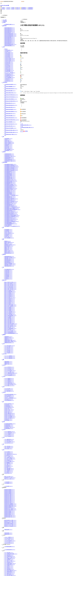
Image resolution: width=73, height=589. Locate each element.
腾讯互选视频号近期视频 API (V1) (10, 523)
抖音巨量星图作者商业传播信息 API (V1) (11, 208)
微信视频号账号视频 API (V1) (9, 501)
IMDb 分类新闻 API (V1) (8, 470)
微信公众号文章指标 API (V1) (9, 290)
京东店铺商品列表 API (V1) (9, 269)
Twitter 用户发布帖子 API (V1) (9, 441)
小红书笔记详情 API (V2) (8, 66)
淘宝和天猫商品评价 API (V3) (9, 32)
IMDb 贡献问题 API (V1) (8, 463)
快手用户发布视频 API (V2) (9, 233)
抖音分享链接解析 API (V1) (9, 149)
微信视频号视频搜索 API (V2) (9, 493)
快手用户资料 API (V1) (8, 236)
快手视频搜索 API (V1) (8, 229)
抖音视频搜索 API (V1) (8, 150)
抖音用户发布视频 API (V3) (9, 143)
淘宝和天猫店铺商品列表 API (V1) (10, 33)
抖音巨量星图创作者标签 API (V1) (10, 220)
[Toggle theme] (1, 6)
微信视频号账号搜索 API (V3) (9, 499)
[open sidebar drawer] (1, 13)
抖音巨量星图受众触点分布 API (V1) (10, 202)
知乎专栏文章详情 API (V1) (9, 403)
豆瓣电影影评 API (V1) (8, 336)
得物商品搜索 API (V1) (8, 529)
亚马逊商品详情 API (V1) (8, 426)
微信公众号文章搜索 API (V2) (9, 309)
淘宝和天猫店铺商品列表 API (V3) (10, 36)
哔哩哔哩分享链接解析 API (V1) (9, 263)
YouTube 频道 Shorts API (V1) (9, 385)
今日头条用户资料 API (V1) (9, 396)
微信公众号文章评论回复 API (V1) (10, 304)
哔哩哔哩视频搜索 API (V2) (9, 262)
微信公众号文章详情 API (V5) (9, 301)
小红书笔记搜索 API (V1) (8, 50)
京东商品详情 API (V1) (8, 270)
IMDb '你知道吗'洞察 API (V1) (9, 457)
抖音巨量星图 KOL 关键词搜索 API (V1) (11, 195)
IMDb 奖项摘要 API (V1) (8, 460)
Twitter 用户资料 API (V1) (8, 440)
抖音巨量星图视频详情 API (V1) (9, 210)
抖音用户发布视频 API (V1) (9, 142)
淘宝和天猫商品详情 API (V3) (9, 39)
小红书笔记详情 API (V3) (8, 69)
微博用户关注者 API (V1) (8, 250)
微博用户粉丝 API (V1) (8, 249)
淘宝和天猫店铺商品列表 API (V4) (10, 44)
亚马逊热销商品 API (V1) (8, 428)
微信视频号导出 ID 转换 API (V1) (10, 508)
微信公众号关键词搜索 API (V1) (9, 291)
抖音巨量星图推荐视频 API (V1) (9, 182)
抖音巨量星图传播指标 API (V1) (9, 175)
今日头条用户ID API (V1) (8, 399)
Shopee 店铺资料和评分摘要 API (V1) (10, 553)
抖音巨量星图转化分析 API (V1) (9, 176)
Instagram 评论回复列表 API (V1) (10, 375)
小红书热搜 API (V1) (8, 51)
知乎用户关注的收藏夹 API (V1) (9, 416)
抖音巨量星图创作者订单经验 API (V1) (11, 169)
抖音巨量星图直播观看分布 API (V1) (10, 223)
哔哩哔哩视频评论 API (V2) (9, 261)
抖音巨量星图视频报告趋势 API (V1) (10, 185)
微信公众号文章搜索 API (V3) (9, 313)
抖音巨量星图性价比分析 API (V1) (10, 179)
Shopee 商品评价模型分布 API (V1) (10, 570)
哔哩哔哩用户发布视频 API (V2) (9, 257)
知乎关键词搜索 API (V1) (8, 406)
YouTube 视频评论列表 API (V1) (9, 383)
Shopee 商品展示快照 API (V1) (9, 564)
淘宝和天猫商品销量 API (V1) (9, 45)
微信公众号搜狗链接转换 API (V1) (10, 332)
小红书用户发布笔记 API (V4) (9, 58)
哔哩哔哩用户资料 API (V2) (9, 258)
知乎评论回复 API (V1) (8, 420)
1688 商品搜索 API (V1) (8, 483)
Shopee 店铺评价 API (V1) (8, 565)
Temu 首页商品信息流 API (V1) (9, 549)
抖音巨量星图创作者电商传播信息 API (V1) (11, 215)
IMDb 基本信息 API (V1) (8, 455)
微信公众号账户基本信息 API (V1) (10, 326)
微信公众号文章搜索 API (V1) (9, 307)
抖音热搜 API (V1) (7, 139)
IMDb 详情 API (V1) (7, 464)
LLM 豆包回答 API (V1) (8, 486)
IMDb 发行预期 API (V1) (8, 451)
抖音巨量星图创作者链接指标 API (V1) (11, 170)
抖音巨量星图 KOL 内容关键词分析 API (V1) (12, 207)
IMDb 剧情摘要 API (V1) (8, 462)
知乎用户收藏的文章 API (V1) (9, 413)
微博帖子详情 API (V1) (8, 247)
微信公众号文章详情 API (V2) (9, 295)
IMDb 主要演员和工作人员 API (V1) (10, 454)
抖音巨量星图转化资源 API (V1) (9, 178)
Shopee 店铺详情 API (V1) (8, 562)
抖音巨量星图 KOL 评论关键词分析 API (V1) (12, 226)
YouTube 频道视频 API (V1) (9, 378)
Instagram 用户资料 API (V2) (9, 368)
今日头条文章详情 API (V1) (9, 395)
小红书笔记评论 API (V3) (8, 78)
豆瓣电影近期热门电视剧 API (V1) (10, 341)
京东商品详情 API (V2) (8, 271)
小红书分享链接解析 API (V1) (9, 77)
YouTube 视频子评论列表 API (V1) (10, 384)
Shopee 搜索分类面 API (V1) (9, 574)
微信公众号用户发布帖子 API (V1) (10, 283)
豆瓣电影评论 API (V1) (8, 339)
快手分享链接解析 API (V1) (9, 237)
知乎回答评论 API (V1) (8, 419)
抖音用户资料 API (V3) (8, 148)
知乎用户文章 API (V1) (8, 412)
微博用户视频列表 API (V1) (9, 242)
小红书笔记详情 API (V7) (8, 76)
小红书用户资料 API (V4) (8, 81)
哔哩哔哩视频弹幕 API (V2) (9, 260)
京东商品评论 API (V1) (8, 277)
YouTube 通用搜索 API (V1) (9, 379)
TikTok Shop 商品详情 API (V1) (9, 357)
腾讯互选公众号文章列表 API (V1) (10, 526)
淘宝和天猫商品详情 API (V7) (9, 42)
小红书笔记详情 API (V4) (8, 71)
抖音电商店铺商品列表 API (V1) (9, 159)
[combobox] (24, 27)
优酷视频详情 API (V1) (8, 362)
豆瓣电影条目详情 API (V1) (9, 342)
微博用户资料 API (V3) (8, 248)
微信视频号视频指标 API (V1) (9, 512)
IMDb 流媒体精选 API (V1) (9, 469)
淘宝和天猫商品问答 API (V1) (9, 43)
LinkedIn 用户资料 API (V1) (9, 538)
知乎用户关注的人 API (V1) (9, 409)
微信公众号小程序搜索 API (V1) (9, 314)
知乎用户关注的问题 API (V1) (9, 415)
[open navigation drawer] (1, 12)
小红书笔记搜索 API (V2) (8, 53)
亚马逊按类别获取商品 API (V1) (9, 423)
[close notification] (1, 3)
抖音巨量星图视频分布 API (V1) (9, 171)
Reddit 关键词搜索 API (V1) (9, 391)
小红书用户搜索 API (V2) (8, 57)
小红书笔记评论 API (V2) (8, 64)
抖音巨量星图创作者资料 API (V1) (10, 164)
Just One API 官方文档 (17, 1)
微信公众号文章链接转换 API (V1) (10, 328)
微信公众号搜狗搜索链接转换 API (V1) (11, 333)
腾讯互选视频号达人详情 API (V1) (10, 522)
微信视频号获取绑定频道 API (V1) (10, 505)
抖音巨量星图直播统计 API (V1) (9, 222)
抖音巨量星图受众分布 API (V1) (9, 172)
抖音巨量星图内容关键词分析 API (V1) (11, 214)
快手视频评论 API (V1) (8, 235)
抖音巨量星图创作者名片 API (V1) (10, 217)
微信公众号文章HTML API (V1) (9, 297)
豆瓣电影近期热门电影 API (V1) (9, 340)
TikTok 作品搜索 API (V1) (8, 352)
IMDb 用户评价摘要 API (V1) (9, 461)
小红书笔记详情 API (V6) (8, 63)
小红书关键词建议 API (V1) (9, 70)
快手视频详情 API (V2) (8, 234)
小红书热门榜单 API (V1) (8, 52)
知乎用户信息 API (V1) (8, 408)
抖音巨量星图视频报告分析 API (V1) (10, 188)
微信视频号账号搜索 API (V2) (9, 496)
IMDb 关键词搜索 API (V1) (9, 468)
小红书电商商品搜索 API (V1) (9, 546)
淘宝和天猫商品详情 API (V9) (9, 31)
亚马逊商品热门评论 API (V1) (9, 427)
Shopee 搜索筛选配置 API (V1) (9, 571)
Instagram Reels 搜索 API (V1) (9, 371)
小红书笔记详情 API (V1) (8, 62)
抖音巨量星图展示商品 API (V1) (9, 177)
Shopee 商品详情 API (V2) (8, 555)
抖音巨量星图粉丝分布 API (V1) (9, 183)
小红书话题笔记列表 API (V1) (9, 75)
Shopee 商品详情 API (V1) (8, 552)
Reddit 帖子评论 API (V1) (8, 389)
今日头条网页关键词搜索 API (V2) (10, 394)
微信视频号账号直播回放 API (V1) (10, 503)
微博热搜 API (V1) (7, 241)
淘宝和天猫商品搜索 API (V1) (9, 37)
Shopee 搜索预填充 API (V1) (9, 569)
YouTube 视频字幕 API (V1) (9, 382)
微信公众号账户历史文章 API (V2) (10, 288)
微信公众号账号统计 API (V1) (9, 327)
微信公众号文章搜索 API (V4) (9, 316)
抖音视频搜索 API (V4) (8, 138)
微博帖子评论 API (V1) (8, 243)
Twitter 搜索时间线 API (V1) (9, 439)
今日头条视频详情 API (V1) (9, 400)
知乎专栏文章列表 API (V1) (9, 407)
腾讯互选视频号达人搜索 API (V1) (10, 520)
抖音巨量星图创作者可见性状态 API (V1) (11, 166)
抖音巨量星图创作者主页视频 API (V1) (11, 219)
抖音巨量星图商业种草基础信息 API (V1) (11, 216)
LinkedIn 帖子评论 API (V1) (9, 543)
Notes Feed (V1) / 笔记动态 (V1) (9, 72)
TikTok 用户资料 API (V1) (8, 348)
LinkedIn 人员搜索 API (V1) (9, 537)
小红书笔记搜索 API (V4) (8, 56)
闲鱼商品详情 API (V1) (8, 534)
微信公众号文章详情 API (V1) (9, 294)
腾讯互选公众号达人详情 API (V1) (10, 525)
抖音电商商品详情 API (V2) (9, 155)
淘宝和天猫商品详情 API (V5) (9, 30)
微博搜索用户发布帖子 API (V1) (9, 244)
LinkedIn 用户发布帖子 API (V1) (9, 540)
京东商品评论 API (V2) (8, 278)
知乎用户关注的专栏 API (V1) (9, 414)
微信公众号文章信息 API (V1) (9, 300)
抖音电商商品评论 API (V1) (9, 158)
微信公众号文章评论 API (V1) (9, 302)
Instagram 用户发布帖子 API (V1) (10, 370)
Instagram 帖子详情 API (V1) (9, 369)
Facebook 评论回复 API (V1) (9, 436)
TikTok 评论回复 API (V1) (8, 350)
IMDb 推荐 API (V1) (7, 467)
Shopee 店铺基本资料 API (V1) (9, 558)
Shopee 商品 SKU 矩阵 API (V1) (9, 557)
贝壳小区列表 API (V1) (8, 448)
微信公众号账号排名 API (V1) (9, 329)
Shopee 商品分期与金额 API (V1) (10, 575)
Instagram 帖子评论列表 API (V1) (10, 374)
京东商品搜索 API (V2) (8, 276)
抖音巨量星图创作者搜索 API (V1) (10, 184)
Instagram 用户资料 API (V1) (9, 367)
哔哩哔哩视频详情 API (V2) (9, 256)
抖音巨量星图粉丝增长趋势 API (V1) (10, 213)
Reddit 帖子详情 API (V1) (8, 388)
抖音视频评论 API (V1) (8, 145)
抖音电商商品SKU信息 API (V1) (10, 156)
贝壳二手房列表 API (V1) (8, 447)
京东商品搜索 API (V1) (8, 275)
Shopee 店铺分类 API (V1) (8, 568)
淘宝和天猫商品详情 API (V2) (9, 38)
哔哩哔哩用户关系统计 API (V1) (9, 264)
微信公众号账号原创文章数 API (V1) (10, 323)
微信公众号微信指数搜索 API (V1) (10, 315)
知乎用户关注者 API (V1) (8, 410)
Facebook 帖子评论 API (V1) (9, 435)
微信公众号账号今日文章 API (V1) (10, 282)
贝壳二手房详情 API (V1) (8, 446)
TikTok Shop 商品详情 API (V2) (9, 358)
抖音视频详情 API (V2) (8, 144)
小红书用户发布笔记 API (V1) (9, 59)
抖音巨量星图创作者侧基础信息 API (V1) (11, 221)
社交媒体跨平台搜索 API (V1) (9, 24)
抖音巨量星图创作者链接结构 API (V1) (11, 165)
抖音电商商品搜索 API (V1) (9, 157)
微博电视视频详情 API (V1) (9, 253)
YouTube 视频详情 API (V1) (9, 380)
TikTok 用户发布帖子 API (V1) (9, 345)
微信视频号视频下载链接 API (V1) (10, 509)
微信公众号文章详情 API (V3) (9, 296)
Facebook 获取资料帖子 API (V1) (10, 432)
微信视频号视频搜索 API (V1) (9, 489)
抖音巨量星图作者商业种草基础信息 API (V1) (12, 209)
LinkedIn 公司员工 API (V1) (9, 539)
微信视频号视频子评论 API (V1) (9, 515)
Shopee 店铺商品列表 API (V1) (9, 556)
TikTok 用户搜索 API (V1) (8, 351)
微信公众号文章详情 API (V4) (9, 298)
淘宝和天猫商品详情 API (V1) (9, 27)
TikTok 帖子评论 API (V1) (8, 349)
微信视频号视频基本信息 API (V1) (10, 506)
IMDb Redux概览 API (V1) (8, 456)
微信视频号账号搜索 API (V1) (9, 494)
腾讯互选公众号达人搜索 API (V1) (10, 521)
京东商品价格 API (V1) (8, 274)
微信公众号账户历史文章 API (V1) (10, 284)
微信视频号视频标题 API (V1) (9, 507)
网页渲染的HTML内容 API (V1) (9, 477)
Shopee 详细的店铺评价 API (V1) (10, 563)
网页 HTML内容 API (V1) (8, 476)
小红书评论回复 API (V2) (8, 65)
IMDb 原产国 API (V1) (8, 473)
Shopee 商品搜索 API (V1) (8, 559)
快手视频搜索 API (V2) (8, 230)
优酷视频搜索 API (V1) (8, 361)
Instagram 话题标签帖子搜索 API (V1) (10, 373)
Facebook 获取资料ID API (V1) (9, 431)
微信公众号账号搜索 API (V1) (9, 319)
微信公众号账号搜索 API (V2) (9, 321)
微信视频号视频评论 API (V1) (9, 513)
